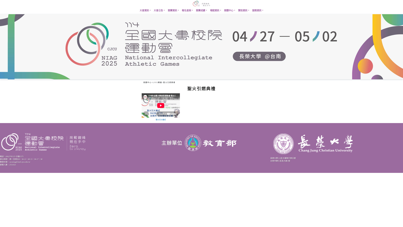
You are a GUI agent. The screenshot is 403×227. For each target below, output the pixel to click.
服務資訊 (257, 10)
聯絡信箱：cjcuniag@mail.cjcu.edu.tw (15, 162)
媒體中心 (229, 10)
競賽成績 (201, 10)
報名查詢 (187, 10)
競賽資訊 (173, 10)
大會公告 (159, 10)
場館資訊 (215, 10)
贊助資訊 (243, 10)
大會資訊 (145, 10)
